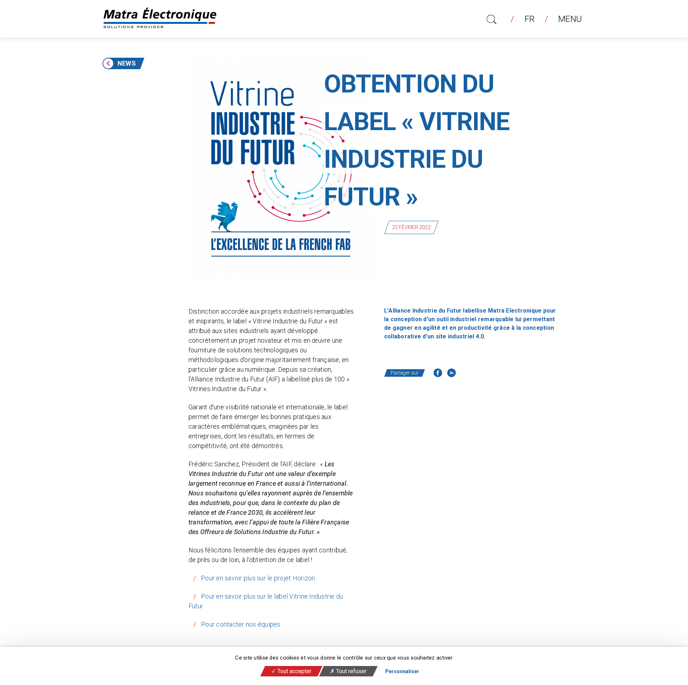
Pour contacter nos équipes (241, 624)
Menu (570, 19)
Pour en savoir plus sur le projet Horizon (258, 578)
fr (530, 19)
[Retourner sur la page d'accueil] (160, 19)
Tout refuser (351, 671)
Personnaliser (402, 671)
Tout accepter (293, 671)
